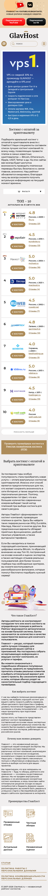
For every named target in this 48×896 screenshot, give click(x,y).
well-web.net (35, 417)
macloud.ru (34, 285)
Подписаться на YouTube (14, 21)
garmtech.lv (34, 329)
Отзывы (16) (34, 267)
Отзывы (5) (34, 357)
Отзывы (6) (34, 377)
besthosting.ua (36, 353)
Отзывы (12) (34, 333)
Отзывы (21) (34, 223)
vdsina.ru (33, 373)
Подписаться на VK (36, 21)
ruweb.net (34, 307)
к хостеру (17, 224)
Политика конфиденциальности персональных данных (23, 877)
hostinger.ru (35, 395)
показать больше (24, 432)
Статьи (6, 863)
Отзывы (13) (34, 245)
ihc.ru (31, 219)
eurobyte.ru (34, 241)
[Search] (13, 44)
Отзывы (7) (34, 311)
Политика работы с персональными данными (18, 869)
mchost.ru (34, 263)
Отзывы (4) (34, 289)
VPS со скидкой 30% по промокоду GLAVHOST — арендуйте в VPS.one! (20, 78)
